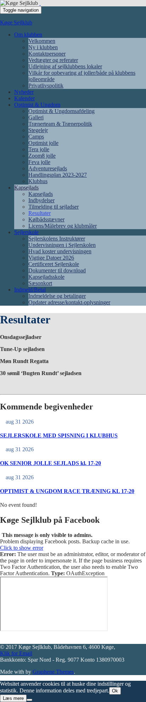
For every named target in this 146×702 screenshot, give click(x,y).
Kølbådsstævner (46, 219)
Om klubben (28, 35)
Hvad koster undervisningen (59, 251)
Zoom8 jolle (42, 156)
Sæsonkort (40, 283)
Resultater (39, 213)
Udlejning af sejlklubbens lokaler (65, 66)
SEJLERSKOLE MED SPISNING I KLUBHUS (59, 435)
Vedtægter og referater (53, 60)
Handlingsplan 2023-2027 (57, 175)
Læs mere (13, 698)
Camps (36, 137)
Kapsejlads (26, 188)
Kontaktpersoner (47, 54)
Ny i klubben (43, 47)
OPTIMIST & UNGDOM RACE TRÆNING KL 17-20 (67, 491)
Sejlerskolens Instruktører (56, 239)
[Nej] (29, 700)
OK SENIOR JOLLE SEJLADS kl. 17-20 (50, 463)
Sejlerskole (26, 232)
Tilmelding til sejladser (53, 207)
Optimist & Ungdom (37, 105)
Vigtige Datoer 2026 (51, 258)
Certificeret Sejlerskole (53, 264)
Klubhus (37, 181)
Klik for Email (16, 653)
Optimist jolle (43, 143)
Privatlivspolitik (45, 86)
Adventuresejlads (47, 168)
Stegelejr (38, 130)
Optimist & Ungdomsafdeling (61, 111)
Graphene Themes (53, 672)
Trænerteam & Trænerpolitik (60, 124)
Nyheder (24, 92)
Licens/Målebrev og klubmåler (62, 226)
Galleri (36, 117)
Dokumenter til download (57, 270)
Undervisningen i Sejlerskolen (62, 245)
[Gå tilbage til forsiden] (40, 3)
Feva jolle (39, 162)
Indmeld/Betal (30, 290)
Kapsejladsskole (46, 277)
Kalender (24, 98)
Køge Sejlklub (16, 22)
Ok (115, 690)
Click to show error (21, 548)
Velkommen (41, 41)
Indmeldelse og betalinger (57, 296)
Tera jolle (38, 149)
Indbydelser (41, 200)
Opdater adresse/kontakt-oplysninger (69, 302)
